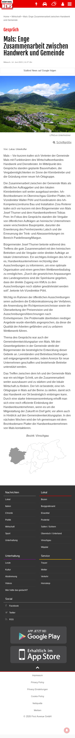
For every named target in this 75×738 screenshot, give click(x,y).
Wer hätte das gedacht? (16, 590)
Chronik (9, 513)
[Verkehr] (45, 4)
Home (6, 16)
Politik (8, 520)
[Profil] (62, 4)
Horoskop (45, 583)
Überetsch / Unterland (51, 533)
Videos (8, 583)
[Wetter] (54, 4)
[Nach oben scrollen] (37, 668)
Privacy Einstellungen (37, 689)
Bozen (44, 499)
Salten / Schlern (48, 526)
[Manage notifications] (67, 730)
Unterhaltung (11, 540)
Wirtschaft (16, 16)
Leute (8, 563)
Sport (7, 533)
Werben (37, 710)
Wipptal (44, 547)
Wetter (44, 569)
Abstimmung (11, 576)
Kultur (8, 569)
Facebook (14, 606)
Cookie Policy (37, 696)
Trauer (44, 563)
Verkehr (44, 576)
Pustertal (45, 520)
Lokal (7, 499)
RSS (11, 619)
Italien (8, 506)
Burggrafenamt (48, 506)
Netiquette (37, 703)
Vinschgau (46, 540)
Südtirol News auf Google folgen (40, 70)
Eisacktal (45, 513)
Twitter (12, 612)
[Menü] (71, 4)
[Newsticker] (36, 4)
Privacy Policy (37, 682)
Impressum (37, 675)
